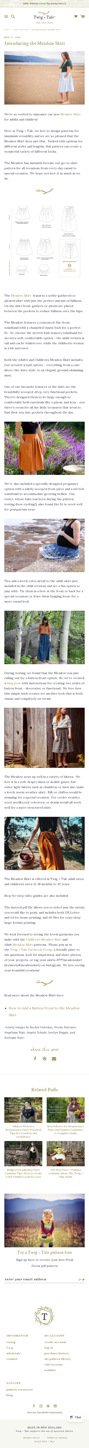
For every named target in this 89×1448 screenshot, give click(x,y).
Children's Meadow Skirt (44, 939)
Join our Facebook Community (44, 1412)
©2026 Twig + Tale (44, 1441)
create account (55, 1342)
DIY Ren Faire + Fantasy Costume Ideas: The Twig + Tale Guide (66, 1173)
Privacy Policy (31, 1438)
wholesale (13, 1353)
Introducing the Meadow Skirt (46, 29)
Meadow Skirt (70, 114)
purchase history (56, 1353)
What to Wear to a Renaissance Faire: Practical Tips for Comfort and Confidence (23, 1131)
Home (7, 29)
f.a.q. (10, 1347)
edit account (53, 1364)
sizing (11, 1342)
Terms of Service (57, 1438)
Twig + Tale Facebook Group (31, 950)
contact (11, 1358)
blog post (14, 683)
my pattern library (57, 1358)
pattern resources (19, 1389)
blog (9, 1395)
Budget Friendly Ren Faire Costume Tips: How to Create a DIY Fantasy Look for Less (23, 1173)
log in (48, 1347)
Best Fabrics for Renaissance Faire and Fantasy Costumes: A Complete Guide (65, 1130)
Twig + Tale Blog (20, 29)
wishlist (50, 1370)
